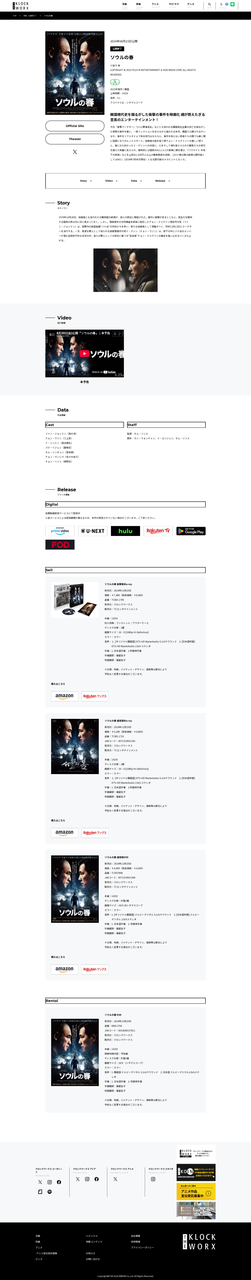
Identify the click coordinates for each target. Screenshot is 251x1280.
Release (160, 180)
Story (83, 180)
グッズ (190, 5)
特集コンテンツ (94, 1241)
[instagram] (49, 1182)
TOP (15, 15)
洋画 (37, 1236)
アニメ (156, 5)
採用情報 (135, 1241)
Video (109, 180)
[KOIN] (196, 1172)
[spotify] (49, 1192)
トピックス (92, 1236)
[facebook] (59, 1182)
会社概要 (135, 1236)
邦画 (37, 1241)
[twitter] (40, 1182)
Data (134, 180)
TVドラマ (174, 5)
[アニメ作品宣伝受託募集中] (196, 1191)
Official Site (75, 126)
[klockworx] (20, 6)
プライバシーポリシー (142, 1247)
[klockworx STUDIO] (196, 1210)
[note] (40, 1192)
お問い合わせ (93, 1259)
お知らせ (90, 1253)
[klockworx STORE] (196, 1153)
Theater (75, 139)
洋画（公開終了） (30, 15)
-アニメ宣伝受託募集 (46, 1253)
